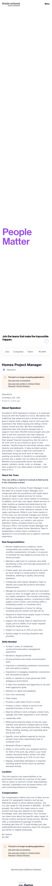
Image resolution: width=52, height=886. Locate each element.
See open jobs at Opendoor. (19, 380)
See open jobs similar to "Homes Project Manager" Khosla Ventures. (24, 385)
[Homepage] (11, 3)
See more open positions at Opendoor (26, 869)
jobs (7, 351)
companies (18, 351)
